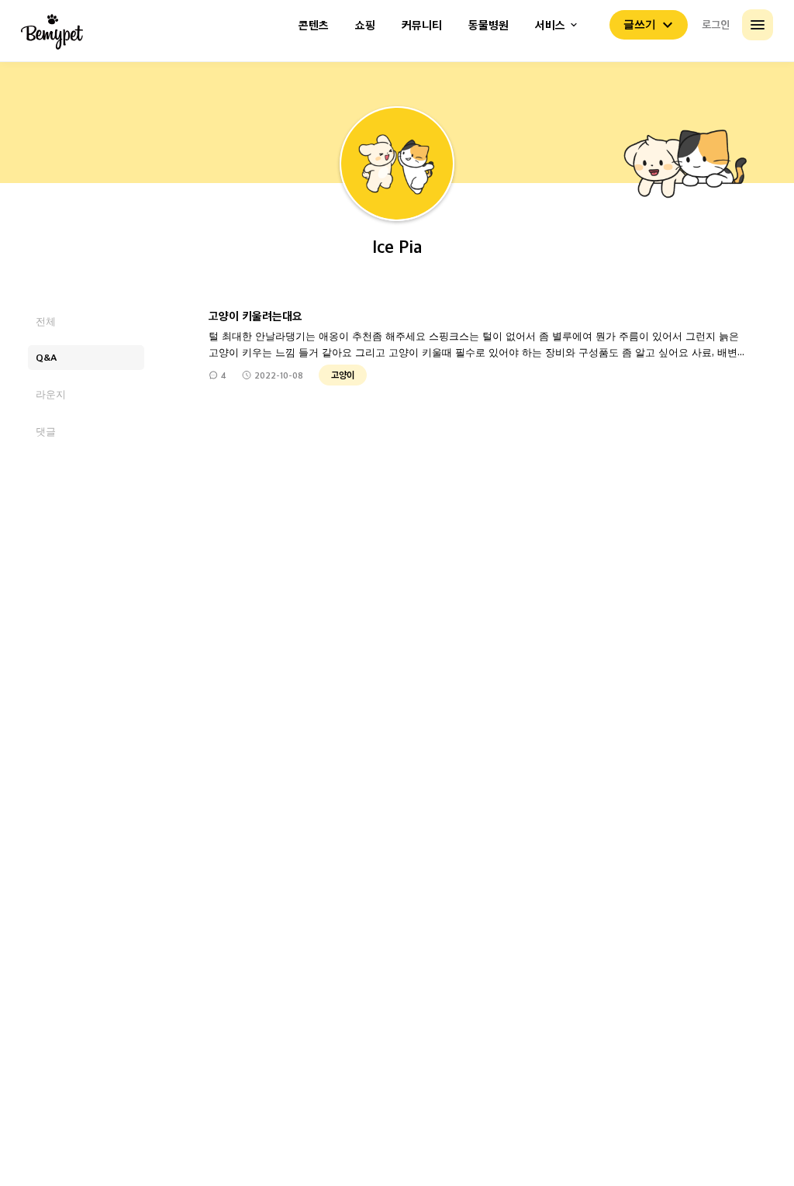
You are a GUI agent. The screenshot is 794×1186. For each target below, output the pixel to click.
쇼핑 (365, 25)
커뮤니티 (422, 25)
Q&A (46, 357)
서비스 (550, 25)
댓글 (46, 431)
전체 (46, 320)
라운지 (51, 393)
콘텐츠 (314, 25)
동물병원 (488, 25)
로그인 (716, 24)
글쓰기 (639, 24)
